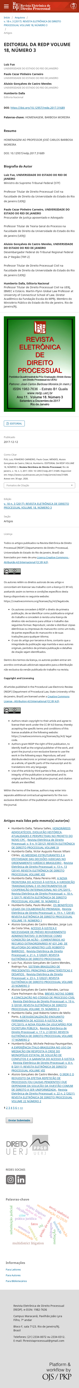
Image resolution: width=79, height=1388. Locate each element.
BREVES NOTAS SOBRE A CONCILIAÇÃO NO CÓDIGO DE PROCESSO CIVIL (43, 995)
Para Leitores (13, 1269)
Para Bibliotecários (16, 1281)
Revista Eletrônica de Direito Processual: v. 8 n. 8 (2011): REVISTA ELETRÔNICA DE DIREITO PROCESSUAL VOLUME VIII (42, 1066)
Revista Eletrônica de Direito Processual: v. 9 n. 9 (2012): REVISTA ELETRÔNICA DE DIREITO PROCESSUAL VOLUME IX (43, 843)
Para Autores (13, 1275)
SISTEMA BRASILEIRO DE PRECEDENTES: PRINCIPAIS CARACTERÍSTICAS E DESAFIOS (42, 970)
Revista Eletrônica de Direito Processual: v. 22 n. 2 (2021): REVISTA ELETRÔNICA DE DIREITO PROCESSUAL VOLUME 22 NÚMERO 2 (43, 1095)
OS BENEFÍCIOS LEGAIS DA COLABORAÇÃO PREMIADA (42, 907)
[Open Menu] (6, 6)
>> (21, 1108)
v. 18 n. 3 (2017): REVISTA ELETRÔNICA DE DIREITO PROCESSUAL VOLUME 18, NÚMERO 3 (32, 23)
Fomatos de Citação (18, 485)
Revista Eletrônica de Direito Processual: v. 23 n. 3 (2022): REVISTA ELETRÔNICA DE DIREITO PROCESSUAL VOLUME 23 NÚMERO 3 (42, 980)
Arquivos (20, 17)
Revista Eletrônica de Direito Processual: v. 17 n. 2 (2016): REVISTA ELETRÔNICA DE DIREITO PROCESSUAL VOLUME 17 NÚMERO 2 (42, 1034)
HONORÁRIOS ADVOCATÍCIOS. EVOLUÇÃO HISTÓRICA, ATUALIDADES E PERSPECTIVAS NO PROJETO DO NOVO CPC (42, 834)
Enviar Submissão (19, 1120)
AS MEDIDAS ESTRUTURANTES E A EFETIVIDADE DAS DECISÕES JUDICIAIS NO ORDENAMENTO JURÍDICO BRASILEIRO (39, 859)
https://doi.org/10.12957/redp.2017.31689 (38, 107)
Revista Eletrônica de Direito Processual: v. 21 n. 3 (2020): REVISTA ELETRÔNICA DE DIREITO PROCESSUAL (37, 955)
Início (7, 17)
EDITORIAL (15, 423)
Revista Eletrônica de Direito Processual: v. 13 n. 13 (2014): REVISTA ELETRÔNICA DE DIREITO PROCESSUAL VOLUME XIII (42, 868)
